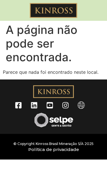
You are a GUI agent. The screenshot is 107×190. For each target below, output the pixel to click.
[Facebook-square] (18, 105)
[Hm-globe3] (81, 105)
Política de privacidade (53, 149)
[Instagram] (65, 105)
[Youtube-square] (50, 105)
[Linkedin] (34, 105)
